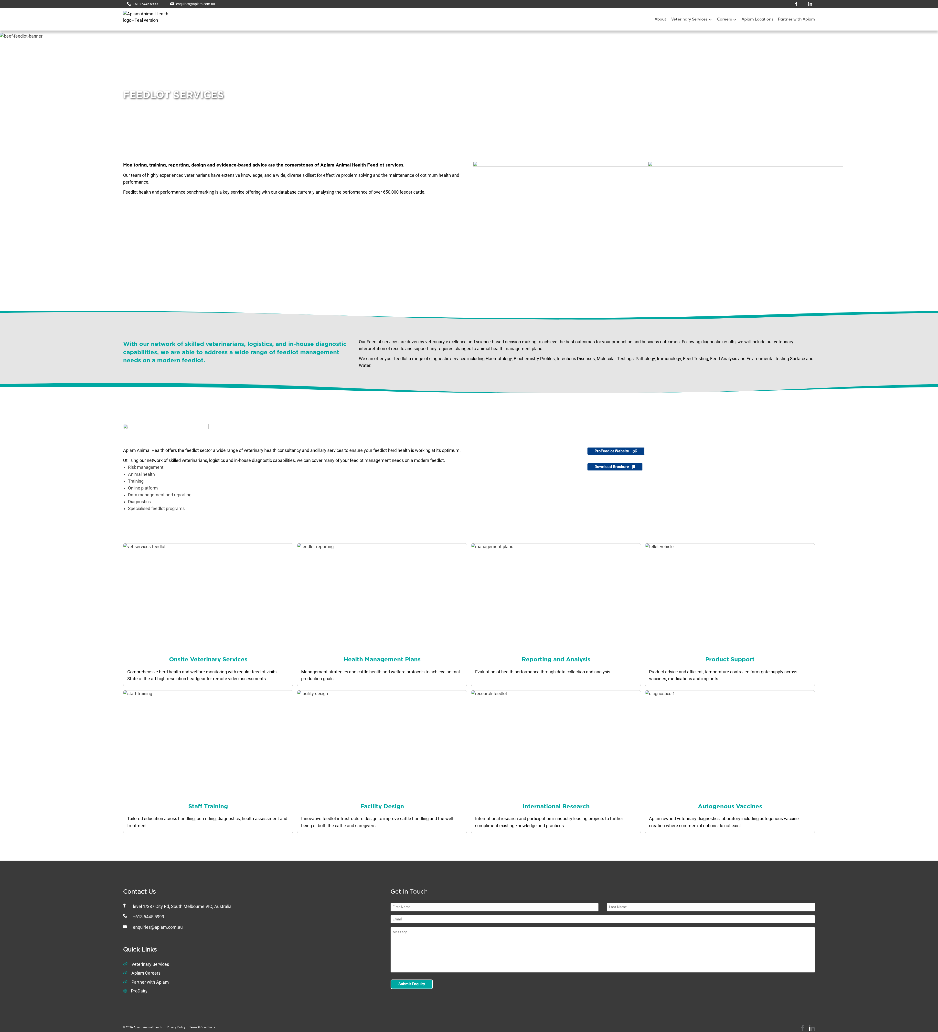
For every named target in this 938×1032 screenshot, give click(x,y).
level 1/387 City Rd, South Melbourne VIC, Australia (182, 906)
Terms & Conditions (202, 1027)
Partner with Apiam (796, 19)
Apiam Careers (145, 973)
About (660, 19)
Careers (724, 19)
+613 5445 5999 (148, 916)
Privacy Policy (176, 1027)
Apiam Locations (757, 19)
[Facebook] (802, 1028)
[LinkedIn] (812, 1028)
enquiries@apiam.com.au (158, 927)
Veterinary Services (689, 19)
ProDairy (139, 991)
